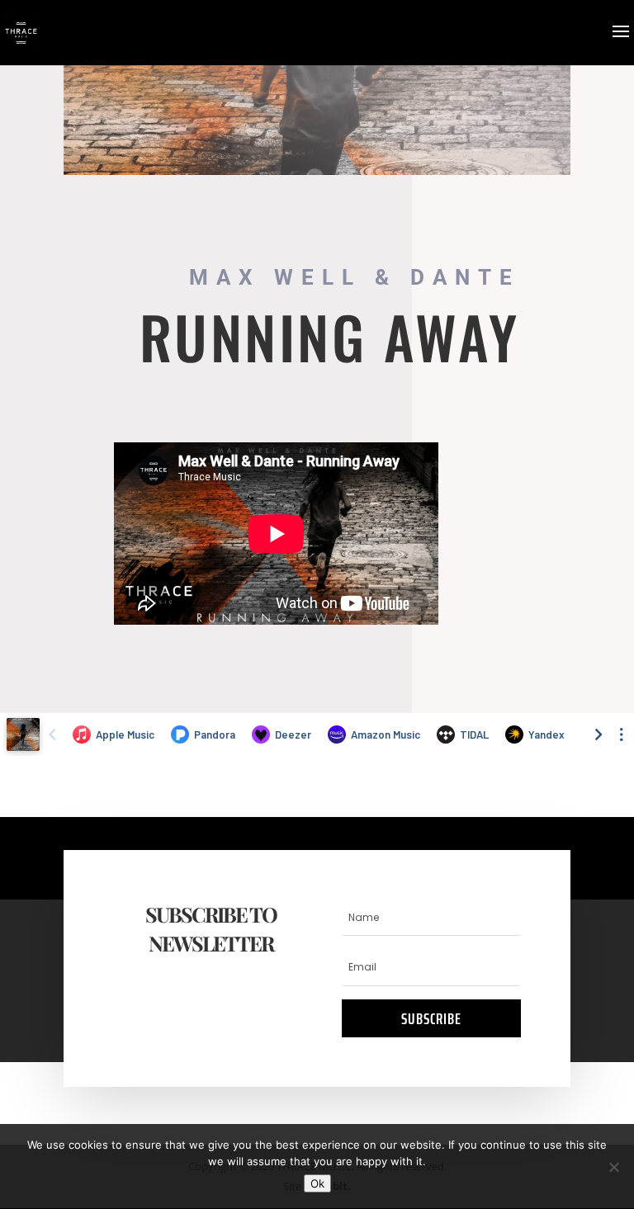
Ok (317, 1183)
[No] (613, 1167)
